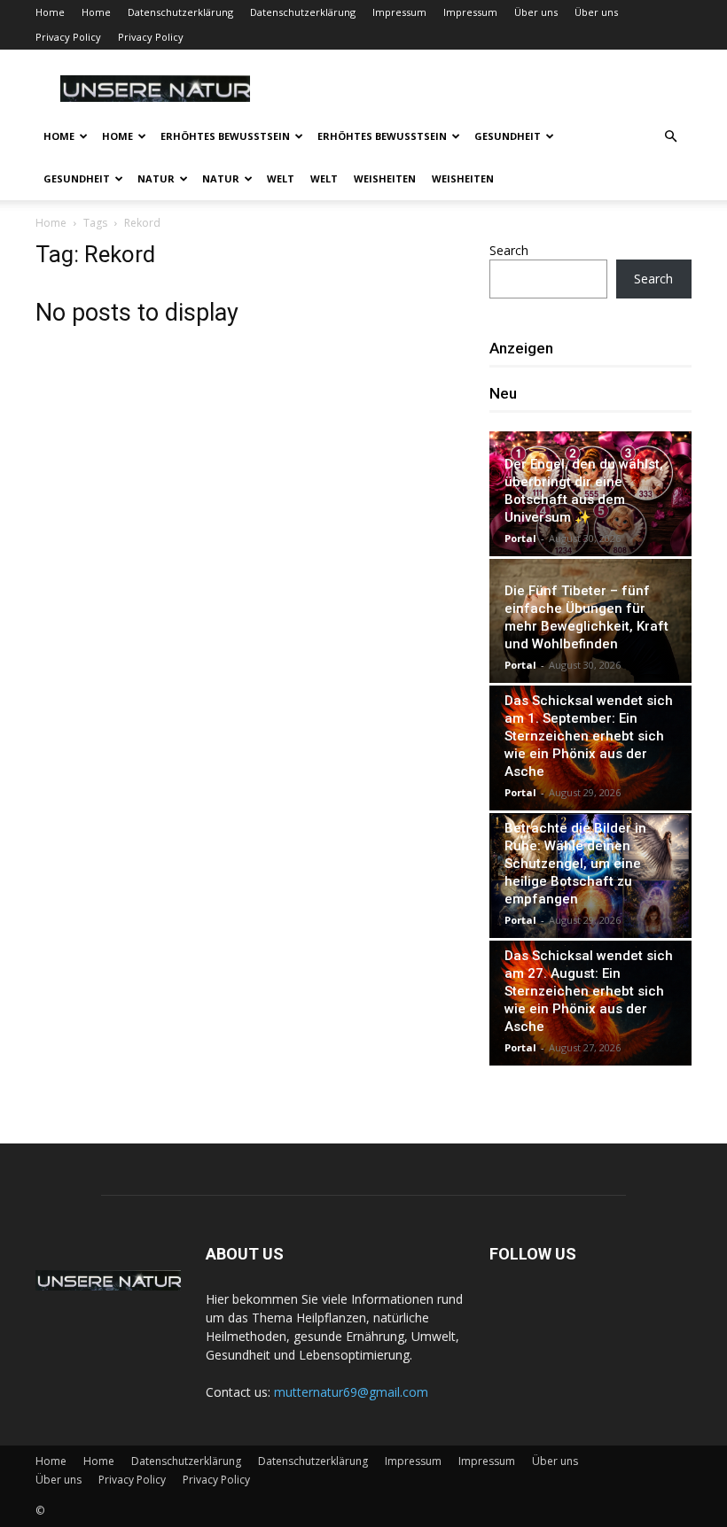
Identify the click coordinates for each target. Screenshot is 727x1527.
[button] (670, 136)
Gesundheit (507, 136)
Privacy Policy (68, 36)
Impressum (399, 12)
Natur (156, 178)
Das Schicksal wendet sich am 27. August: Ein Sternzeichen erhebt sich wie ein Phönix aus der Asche (588, 991)
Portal (520, 538)
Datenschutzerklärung (180, 12)
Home (50, 12)
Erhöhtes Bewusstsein (225, 136)
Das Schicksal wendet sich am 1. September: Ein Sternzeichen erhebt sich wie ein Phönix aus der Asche (588, 736)
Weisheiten (385, 178)
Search (508, 250)
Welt (280, 178)
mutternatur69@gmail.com (351, 1392)
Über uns (536, 12)
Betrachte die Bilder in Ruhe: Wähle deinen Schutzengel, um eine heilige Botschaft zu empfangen (575, 863)
